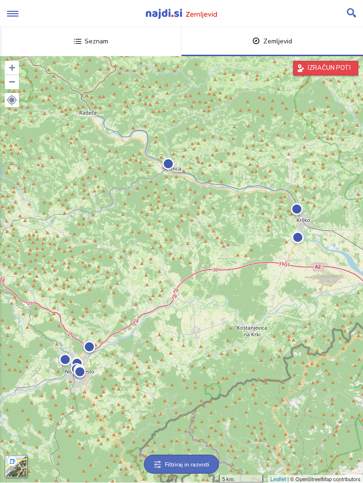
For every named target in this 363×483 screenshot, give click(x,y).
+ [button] (12, 68)
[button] (12, 100)
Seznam (96, 41)
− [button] (12, 82)
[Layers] (16, 466)
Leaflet (278, 479)
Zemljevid (277, 41)
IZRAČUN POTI (329, 68)
